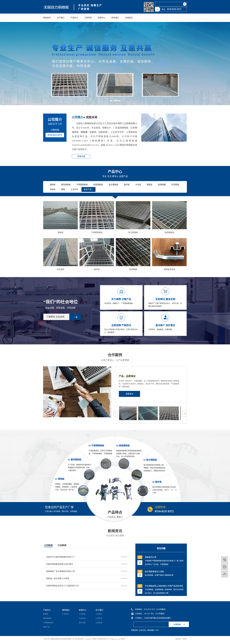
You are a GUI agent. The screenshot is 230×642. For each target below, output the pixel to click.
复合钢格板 (133, 232)
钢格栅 (84, 132)
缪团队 (185, 639)
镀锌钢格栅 (62, 639)
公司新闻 (48, 545)
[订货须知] (138, 413)
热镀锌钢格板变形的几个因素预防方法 (62, 586)
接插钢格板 (169, 232)
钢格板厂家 (70, 639)
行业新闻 (62, 545)
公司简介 (98, 614)
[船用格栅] (133, 252)
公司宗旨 (98, 618)
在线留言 (129, 18)
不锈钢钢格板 (97, 232)
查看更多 (129, 394)
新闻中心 (101, 18)
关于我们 (60, 18)
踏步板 (97, 269)
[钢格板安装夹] (169, 252)
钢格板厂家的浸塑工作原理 (57, 578)
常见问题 (82, 623)
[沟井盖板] (60, 252)
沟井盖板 (60, 269)
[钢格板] (60, 215)
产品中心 (74, 18)
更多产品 (46, 627)
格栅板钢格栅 (54, 639)
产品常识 (65, 614)
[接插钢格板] (169, 215)
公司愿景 (98, 623)
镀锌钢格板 (47, 618)
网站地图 (150, 630)
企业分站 (142, 630)
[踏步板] (96, 252)
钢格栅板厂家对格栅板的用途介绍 (60, 571)
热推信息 (134, 630)
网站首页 (47, 18)
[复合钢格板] (133, 215)
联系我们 (115, 18)
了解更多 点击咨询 (55, 317)
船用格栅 (133, 269)
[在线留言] (224, 566)
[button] (111, 100)
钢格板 (60, 232)
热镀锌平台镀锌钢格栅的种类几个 (60, 557)
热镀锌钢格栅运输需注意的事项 (59, 564)
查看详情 (81, 156)
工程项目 (88, 18)
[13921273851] (224, 559)
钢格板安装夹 (169, 269)
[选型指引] (180, 413)
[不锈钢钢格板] (96, 215)
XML (157, 630)
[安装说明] (159, 413)
